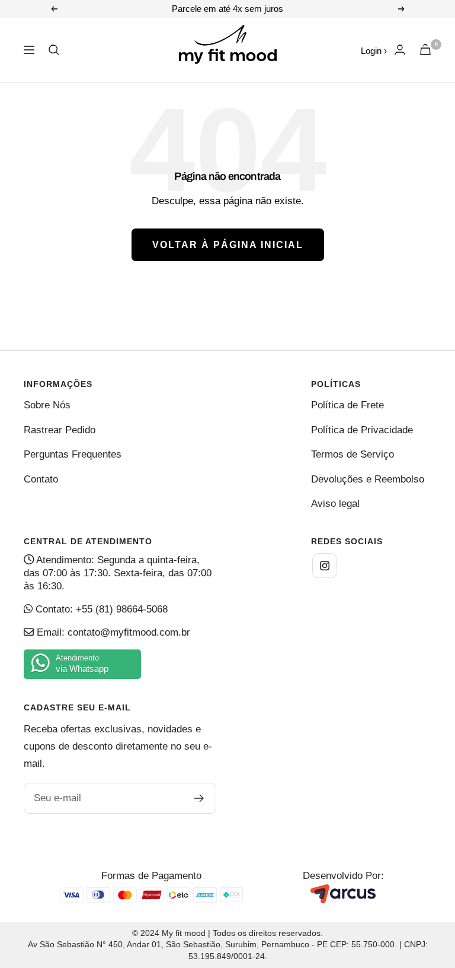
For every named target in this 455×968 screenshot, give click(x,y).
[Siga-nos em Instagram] (325, 565)
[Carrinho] (425, 49)
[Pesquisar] (54, 50)
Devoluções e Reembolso (367, 479)
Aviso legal (335, 503)
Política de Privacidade (362, 430)
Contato (41, 479)
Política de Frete (347, 405)
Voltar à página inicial (227, 245)
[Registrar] (199, 798)
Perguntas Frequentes (72, 454)
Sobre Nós (47, 405)
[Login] (400, 50)
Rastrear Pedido (59, 430)
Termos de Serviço (352, 454)
